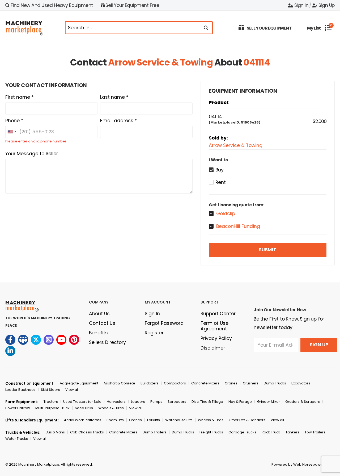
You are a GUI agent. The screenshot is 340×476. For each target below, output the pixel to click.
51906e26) (250, 122)
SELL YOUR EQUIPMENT (269, 28)
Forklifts (153, 420)
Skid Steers (50, 389)
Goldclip (225, 213)
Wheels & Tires (111, 408)
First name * (19, 97)
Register (154, 333)
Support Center (218, 313)
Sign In (301, 5)
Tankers (292, 432)
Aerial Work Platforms (82, 420)
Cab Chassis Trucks (87, 432)
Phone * (14, 120)
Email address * (118, 120)
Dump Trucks (275, 383)
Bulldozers (150, 383)
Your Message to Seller (31, 153)
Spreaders (177, 401)
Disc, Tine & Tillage (207, 401)
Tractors (51, 401)
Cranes (231, 383)
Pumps (156, 401)
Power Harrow (17, 408)
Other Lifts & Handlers (247, 420)
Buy (219, 170)
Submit (267, 250)
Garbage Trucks (242, 432)
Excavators (300, 383)
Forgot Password (164, 323)
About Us (99, 313)
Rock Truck (271, 432)
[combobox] (12, 132)
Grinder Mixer (268, 401)
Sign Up (326, 5)
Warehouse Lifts (179, 420)
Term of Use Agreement (214, 326)
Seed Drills (84, 408)
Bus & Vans (55, 432)
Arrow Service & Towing (160, 62)
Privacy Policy (216, 338)
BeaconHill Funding (238, 226)
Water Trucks (16, 438)
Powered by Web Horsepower (297, 464)
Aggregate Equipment (79, 383)
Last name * (114, 97)
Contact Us (102, 323)
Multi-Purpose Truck (52, 408)
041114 (256, 62)
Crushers (250, 383)
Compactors (175, 383)
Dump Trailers (155, 432)
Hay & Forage (240, 401)
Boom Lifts (115, 420)
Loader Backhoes (20, 389)
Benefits (98, 333)
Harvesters (116, 401)
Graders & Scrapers (302, 401)
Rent (220, 182)
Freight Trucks (211, 432)
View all (72, 389)
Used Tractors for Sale (82, 401)
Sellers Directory (107, 342)
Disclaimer (213, 348)
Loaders (138, 401)
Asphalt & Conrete (119, 383)
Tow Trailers (315, 432)
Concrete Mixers (205, 383)
